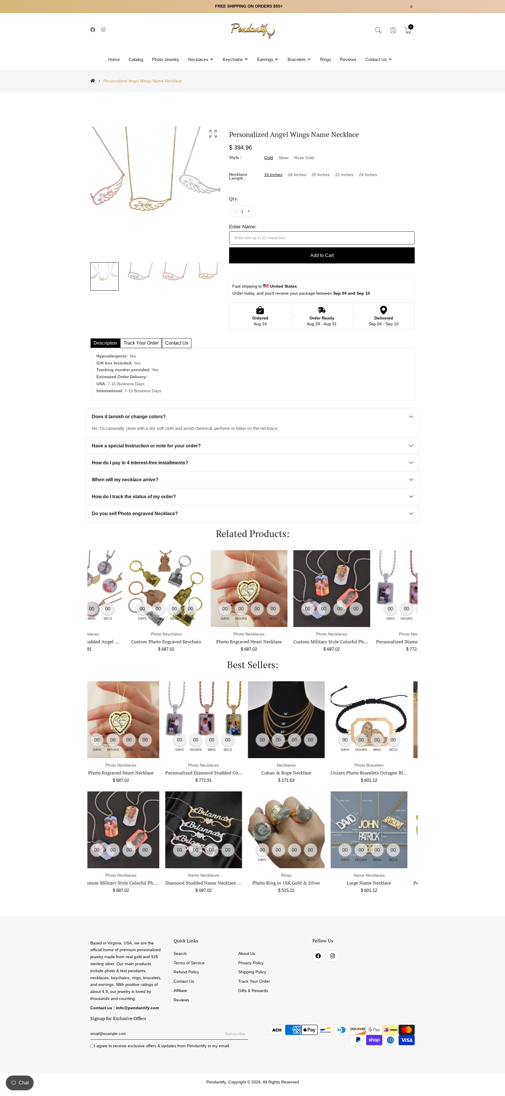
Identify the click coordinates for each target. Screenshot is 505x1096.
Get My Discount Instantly (194, 589)
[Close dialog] (362, 477)
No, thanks (194, 605)
